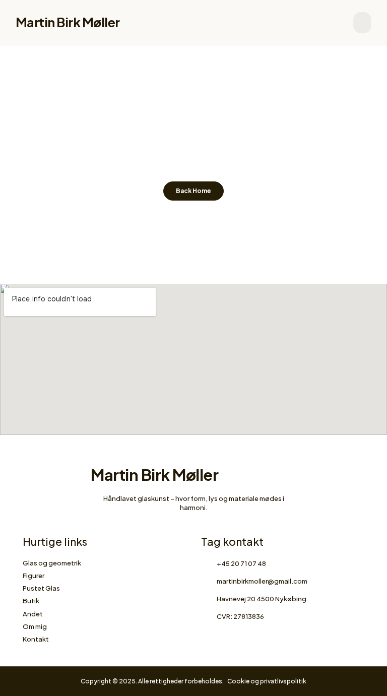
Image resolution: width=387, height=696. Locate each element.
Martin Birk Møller (68, 22)
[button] (362, 22)
